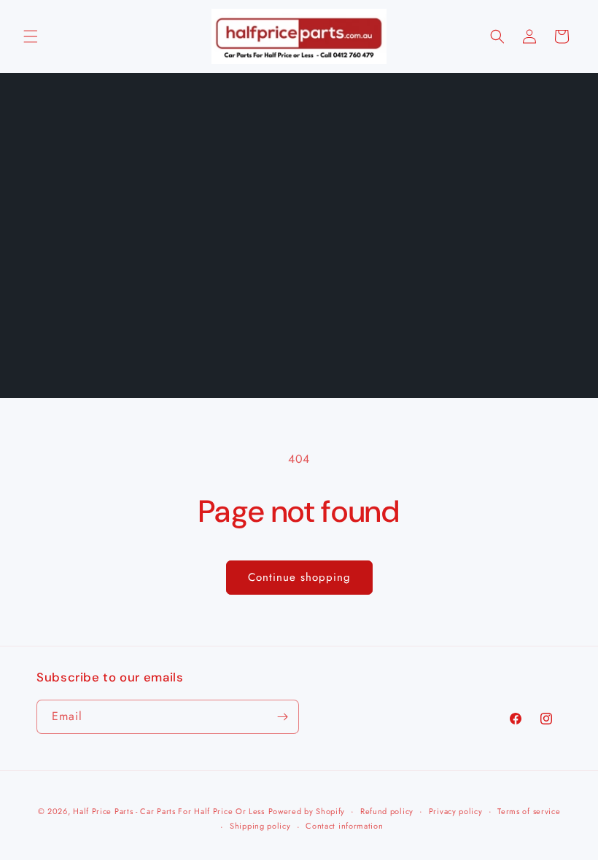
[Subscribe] (282, 717)
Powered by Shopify (307, 811)
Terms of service (528, 811)
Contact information (344, 826)
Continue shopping (299, 577)
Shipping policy (260, 826)
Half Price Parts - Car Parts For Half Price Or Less (169, 811)
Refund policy (386, 811)
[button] (31, 36)
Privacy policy (456, 811)
